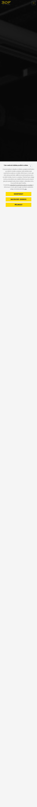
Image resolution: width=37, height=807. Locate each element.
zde (25, 189)
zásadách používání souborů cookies (21, 185)
